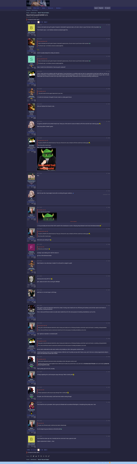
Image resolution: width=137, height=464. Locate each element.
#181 (109, 103)
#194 (109, 338)
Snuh (31, 64)
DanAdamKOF (31, 409)
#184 (109, 173)
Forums (29, 8)
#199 (109, 420)
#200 (109, 436)
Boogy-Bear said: (41, 341)
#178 (109, 56)
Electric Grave (31, 313)
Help (104, 462)
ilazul (31, 364)
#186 (109, 207)
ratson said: (40, 246)
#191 (109, 290)
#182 (109, 121)
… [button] (33, 22)
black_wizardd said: (42, 41)
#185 (109, 190)
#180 (109, 88)
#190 (109, 276)
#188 (109, 244)
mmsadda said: (41, 91)
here (40, 255)
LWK (31, 297)
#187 (109, 228)
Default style (30, 462)
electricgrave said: (41, 325)
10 (42, 22)
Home (107, 462)
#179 (109, 71)
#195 (109, 356)
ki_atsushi (31, 46)
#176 (109, 24)
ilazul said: (40, 423)
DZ (31, 129)
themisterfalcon (31, 181)
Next (45, 22)
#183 (109, 137)
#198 (109, 402)
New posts (28, 10)
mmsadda (29, 17)
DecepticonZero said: (42, 140)
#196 (109, 371)
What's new (36, 8)
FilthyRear (31, 252)
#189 (109, 260)
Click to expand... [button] (73, 221)
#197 (109, 387)
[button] (40, 8)
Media (43, 8)
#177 (109, 38)
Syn (31, 283)
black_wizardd (31, 32)
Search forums (35, 10)
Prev (29, 22)
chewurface (31, 96)
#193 (109, 323)
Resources (50, 8)
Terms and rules (92, 462)
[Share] (107, 25)
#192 (109, 305)
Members (58, 8)
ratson (31, 215)
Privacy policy (99, 462)
